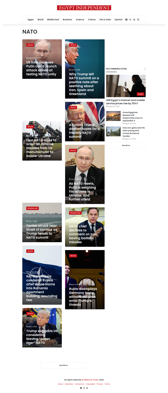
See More (126, 145)
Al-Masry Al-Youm (90, 380)
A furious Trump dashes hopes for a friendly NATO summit (84, 131)
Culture (92, 19)
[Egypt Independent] (84, 7)
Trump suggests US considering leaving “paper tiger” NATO (41, 337)
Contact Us (79, 384)
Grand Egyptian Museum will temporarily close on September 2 (133, 116)
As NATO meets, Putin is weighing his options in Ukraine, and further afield (82, 191)
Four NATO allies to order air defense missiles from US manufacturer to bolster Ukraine (41, 148)
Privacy (100, 384)
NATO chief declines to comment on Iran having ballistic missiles (83, 234)
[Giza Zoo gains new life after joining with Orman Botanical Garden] (113, 131)
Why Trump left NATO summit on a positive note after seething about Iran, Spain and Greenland (84, 84)
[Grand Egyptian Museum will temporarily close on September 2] (113, 116)
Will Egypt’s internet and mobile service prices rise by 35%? (125, 101)
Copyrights (90, 384)
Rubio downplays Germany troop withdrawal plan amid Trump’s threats (83, 297)
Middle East (53, 19)
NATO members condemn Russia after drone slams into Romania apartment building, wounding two (41, 288)
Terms (107, 384)
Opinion (118, 19)
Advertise (69, 384)
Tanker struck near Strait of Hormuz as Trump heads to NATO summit (41, 231)
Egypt (31, 19)
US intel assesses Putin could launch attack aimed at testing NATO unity (41, 68)
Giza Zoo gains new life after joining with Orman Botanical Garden (134, 131)
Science (80, 19)
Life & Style (105, 19)
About (60, 384)
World (40, 19)
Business (67, 19)
